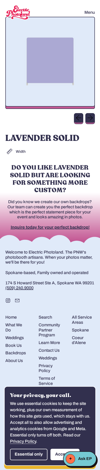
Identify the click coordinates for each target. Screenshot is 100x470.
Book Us (13, 345)
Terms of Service (47, 381)
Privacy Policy (46, 368)
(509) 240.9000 (19, 287)
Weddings (14, 337)
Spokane (80, 330)
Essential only (29, 454)
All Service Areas (82, 320)
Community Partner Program (49, 330)
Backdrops (15, 353)
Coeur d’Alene (79, 340)
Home (11, 317)
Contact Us (49, 350)
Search (45, 317)
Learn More (49, 342)
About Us (14, 360)
